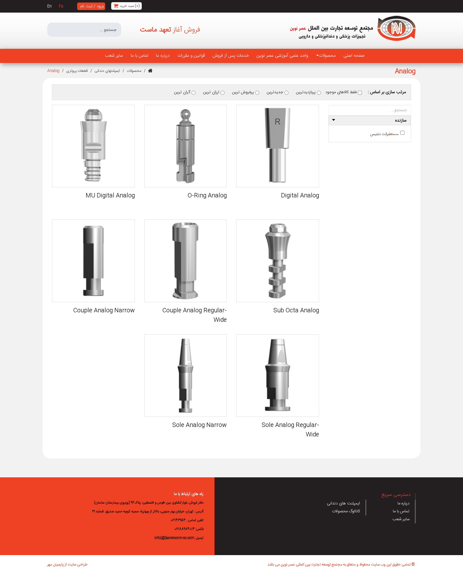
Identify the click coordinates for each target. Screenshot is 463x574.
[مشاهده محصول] (277, 146)
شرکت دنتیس (380, 134)
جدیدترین (275, 92)
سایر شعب (400, 519)
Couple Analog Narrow (104, 310)
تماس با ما (401, 511)
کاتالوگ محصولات (346, 511)
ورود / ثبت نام (92, 6)
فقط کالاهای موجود (341, 92)
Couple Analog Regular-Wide (195, 315)
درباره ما (403, 503)
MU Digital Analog (110, 196)
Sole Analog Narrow (199, 425)
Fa (61, 6)
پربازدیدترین (306, 92)
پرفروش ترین (243, 92)
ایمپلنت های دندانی (343, 503)
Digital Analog (300, 196)
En (49, 6)
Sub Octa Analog (296, 310)
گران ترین (182, 92)
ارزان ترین (211, 92)
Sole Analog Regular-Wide (290, 430)
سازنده (401, 120)
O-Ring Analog (207, 196)
